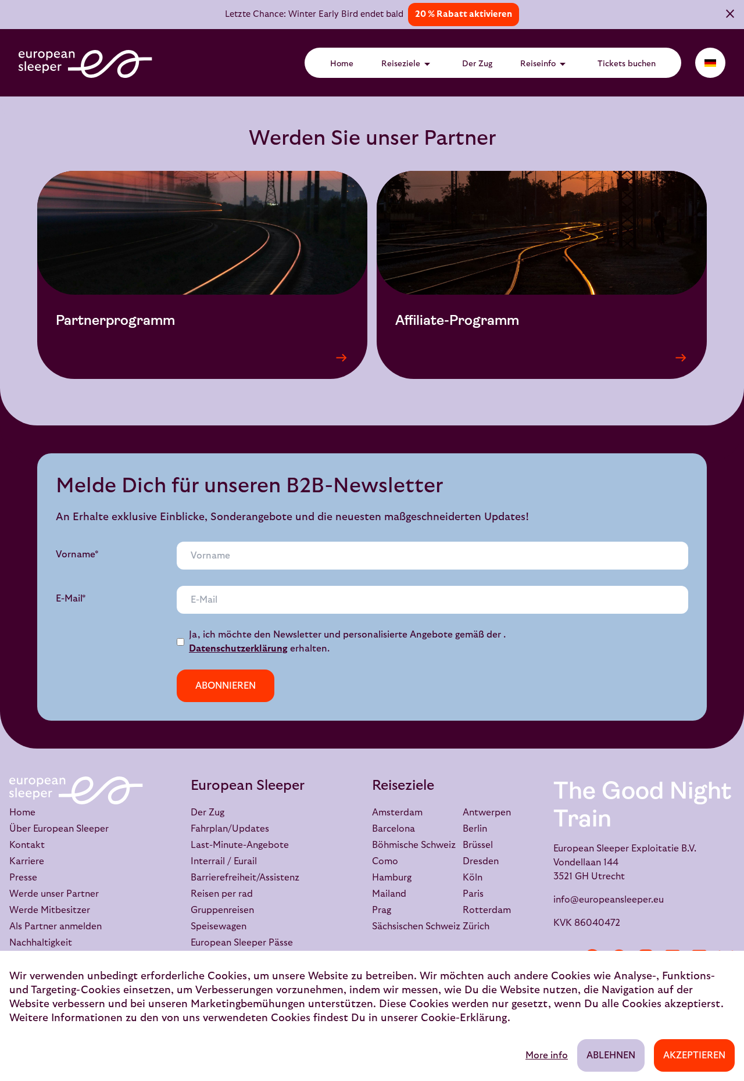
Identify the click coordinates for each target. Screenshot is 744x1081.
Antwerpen (487, 812)
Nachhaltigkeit (40, 942)
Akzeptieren (694, 1055)
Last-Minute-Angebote (240, 845)
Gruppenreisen (222, 910)
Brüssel (478, 845)
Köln (472, 877)
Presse (23, 877)
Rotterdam (487, 910)
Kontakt (27, 845)
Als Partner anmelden (55, 926)
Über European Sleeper (59, 828)
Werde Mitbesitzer (49, 910)
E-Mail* (71, 598)
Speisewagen (218, 926)
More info (546, 1055)
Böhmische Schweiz (414, 845)
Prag (381, 910)
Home (341, 64)
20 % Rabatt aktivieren (463, 14)
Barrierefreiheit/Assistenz (245, 877)
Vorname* (77, 554)
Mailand (389, 894)
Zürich (476, 926)
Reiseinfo (545, 64)
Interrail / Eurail (224, 861)
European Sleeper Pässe (242, 942)
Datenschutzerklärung (238, 648)
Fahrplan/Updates (230, 828)
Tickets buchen (627, 64)
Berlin (475, 828)
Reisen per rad (222, 894)
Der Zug (477, 64)
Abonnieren (225, 685)
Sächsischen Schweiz (416, 926)
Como (385, 861)
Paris (473, 894)
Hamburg (392, 877)
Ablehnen (610, 1055)
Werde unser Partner (54, 894)
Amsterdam (397, 812)
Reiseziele (407, 64)
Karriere (26, 861)
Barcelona (393, 828)
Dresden (481, 861)
